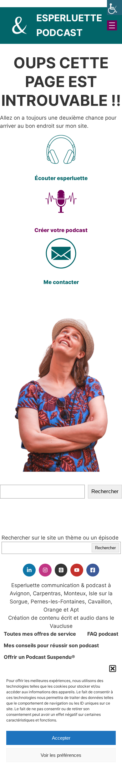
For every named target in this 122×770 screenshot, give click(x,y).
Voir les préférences (61, 755)
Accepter (61, 738)
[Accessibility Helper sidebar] (114, 7)
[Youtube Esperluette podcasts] (76, 570)
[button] (112, 668)
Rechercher (105, 491)
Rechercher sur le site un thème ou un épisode (60, 538)
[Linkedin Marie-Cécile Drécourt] (29, 570)
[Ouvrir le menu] (112, 25)
